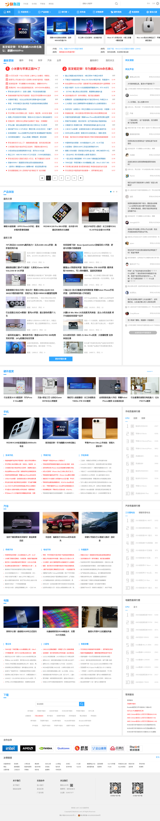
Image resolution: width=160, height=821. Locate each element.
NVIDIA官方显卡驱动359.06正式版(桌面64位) (141, 728)
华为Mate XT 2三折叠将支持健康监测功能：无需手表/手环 (23, 493)
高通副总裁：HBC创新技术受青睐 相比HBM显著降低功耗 (86, 113)
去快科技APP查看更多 (143, 333)
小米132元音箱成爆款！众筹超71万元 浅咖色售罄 (58, 649)
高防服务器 (90, 767)
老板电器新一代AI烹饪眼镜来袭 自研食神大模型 (95, 656)
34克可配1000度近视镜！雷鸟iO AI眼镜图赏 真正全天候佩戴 (99, 675)
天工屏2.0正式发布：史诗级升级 (90, 38)
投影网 (99, 767)
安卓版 (34, 4)
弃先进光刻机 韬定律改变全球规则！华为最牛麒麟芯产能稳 (23, 482)
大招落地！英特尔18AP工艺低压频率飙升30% (82, 147)
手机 (31, 60)
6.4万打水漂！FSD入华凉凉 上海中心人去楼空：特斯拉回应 (31, 76)
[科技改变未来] (11, 3)
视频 (143, 418)
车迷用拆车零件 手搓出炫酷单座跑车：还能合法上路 (96, 562)
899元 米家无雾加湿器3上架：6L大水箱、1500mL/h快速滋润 (62, 671)
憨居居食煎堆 (135, 134)
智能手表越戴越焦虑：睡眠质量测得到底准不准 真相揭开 (98, 653)
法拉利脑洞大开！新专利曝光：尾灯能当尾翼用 (82, 95)
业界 (59, 60)
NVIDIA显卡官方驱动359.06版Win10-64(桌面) (141, 732)
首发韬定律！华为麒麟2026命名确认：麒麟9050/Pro (28, 84)
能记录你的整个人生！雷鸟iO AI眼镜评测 (93, 682)
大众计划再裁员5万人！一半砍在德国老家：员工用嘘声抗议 (23, 573)
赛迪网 (37, 764)
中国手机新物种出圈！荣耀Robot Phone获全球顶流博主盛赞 (87, 117)
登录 (148, 3)
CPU (127, 418)
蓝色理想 (100, 764)
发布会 (83, 12)
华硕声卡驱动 (58, 726)
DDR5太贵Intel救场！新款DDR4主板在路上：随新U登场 (85, 133)
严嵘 (131, 113)
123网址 (58, 764)
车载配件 (85, 550)
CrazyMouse (134, 313)
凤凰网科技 (7, 764)
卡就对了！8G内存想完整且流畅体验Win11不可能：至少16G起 (100, 471)
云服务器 (6, 770)
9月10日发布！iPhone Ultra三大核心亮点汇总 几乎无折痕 (61, 471)
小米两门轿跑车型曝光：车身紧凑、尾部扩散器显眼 (21, 558)
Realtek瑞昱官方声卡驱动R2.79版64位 (139, 707)
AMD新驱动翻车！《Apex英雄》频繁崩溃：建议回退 (27, 137)
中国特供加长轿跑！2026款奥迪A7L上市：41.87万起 (84, 143)
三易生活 (17, 770)
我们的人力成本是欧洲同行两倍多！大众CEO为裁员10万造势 (24, 562)
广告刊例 (40, 793)
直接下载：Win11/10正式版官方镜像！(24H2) (124, 49)
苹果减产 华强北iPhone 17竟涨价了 (54, 460)
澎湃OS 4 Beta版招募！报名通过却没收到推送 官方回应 (97, 489)
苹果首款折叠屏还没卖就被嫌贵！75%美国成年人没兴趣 (60, 493)
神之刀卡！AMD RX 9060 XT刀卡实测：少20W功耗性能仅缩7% (31, 155)
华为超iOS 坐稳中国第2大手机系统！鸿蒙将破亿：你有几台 (23, 489)
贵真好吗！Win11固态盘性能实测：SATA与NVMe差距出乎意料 (32, 88)
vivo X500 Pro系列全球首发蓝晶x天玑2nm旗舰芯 (20, 486)
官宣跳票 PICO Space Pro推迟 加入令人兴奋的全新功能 (97, 667)
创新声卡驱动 (70, 726)
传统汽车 (9, 550)
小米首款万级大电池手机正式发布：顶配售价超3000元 (28, 147)
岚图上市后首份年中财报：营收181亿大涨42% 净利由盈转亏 (30, 117)
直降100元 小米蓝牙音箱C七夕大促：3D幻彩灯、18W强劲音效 (62, 664)
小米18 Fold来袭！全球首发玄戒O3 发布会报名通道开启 (85, 129)
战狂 (131, 197)
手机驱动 (93, 716)
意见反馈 (40, 789)
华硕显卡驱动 (80, 711)
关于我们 (16, 785)
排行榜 (64, 12)
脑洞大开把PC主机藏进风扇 (99, 631)
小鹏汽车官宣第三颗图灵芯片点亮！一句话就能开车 (59, 569)
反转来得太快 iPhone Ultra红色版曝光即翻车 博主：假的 (60, 468)
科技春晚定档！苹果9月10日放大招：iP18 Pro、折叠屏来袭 (61, 489)
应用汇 (68, 764)
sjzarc (132, 243)
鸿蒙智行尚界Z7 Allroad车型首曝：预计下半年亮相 (58, 573)
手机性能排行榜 (132, 411)
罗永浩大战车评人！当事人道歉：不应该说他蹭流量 (27, 92)
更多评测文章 (60, 359)
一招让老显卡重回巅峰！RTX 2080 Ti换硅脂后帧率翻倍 (85, 159)
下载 (6, 694)
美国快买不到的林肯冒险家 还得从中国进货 (18, 569)
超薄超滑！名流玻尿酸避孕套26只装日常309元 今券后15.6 (86, 99)
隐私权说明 (17, 789)
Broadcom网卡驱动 (85, 721)
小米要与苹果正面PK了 (25, 68)
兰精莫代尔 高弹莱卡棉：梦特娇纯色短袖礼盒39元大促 (85, 125)
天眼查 (26, 770)
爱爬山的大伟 (135, 77)
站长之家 (48, 764)
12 (102, 307)
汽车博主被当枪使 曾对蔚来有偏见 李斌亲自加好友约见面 (86, 166)
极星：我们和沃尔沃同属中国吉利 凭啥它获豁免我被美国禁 (86, 137)
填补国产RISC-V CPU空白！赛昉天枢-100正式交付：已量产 (30, 129)
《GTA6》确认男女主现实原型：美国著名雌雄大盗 (83, 92)
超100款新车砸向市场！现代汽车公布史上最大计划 (21, 580)
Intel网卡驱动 (56, 721)
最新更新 (9, 60)
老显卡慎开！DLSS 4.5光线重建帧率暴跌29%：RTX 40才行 (87, 88)
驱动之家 (153, 12)
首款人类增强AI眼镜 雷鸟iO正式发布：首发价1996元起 (97, 678)
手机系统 (85, 455)
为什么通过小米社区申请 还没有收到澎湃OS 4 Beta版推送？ (99, 482)
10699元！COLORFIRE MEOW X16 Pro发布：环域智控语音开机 (25, 678)
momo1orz (134, 95)
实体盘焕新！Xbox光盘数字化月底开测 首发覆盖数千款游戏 (30, 133)
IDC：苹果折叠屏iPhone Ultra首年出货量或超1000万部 (60, 486)
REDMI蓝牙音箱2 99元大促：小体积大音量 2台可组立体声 (61, 667)
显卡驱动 (30, 711)
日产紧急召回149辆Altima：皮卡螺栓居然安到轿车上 (97, 573)
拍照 (135, 418)
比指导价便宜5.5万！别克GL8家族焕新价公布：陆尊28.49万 (62, 587)
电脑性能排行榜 (132, 600)
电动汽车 (47, 550)
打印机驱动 (72, 716)
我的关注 (110, 60)
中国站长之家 (122, 764)
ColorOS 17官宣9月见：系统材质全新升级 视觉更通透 (97, 464)
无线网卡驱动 (61, 716)
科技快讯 (24, 12)
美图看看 (17, 767)
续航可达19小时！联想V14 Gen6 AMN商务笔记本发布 (22, 656)
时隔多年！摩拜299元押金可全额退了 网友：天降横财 (27, 121)
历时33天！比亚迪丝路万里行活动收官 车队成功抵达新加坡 (61, 584)
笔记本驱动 (83, 716)
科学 (40, 60)
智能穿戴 (85, 644)
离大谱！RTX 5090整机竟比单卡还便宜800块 (22, 48)
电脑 (6, 600)
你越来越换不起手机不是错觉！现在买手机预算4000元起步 (29, 95)
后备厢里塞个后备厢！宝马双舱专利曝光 (93, 584)
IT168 (109, 767)
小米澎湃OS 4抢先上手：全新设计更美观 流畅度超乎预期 (98, 486)
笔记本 (8, 644)
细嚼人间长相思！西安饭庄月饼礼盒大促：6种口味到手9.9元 (87, 151)
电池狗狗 (135, 12)
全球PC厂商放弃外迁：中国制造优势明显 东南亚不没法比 (23, 671)
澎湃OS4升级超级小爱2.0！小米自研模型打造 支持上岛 (97, 493)
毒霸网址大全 (91, 764)
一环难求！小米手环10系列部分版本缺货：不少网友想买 (98, 671)
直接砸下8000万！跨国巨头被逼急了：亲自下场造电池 (97, 587)
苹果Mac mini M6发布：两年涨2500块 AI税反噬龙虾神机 (22, 660)
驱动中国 (37, 767)
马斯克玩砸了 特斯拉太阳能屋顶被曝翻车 (93, 580)
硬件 (21, 60)
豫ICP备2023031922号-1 (68, 815)
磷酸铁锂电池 (144, 513)
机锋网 (141, 767)
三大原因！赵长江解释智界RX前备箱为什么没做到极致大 (86, 103)
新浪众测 (131, 764)
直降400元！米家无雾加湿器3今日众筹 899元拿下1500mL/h (62, 660)
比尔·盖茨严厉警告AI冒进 (17, 109)
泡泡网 (16, 764)
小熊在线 (27, 764)
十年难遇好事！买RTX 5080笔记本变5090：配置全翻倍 (22, 653)
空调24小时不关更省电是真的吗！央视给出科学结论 (59, 682)
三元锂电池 (130, 513)
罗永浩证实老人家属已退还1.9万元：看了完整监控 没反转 (29, 159)
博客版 (51, 4)
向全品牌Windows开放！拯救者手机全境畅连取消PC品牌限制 (87, 84)
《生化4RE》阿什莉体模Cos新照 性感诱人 (80, 155)
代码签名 (58, 770)
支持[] (152, 77)
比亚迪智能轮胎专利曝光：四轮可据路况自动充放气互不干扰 (99, 566)
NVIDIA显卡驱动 (67, 711)
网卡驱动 (50, 716)
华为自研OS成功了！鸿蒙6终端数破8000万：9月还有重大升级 (100, 468)
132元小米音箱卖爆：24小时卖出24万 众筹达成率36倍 (60, 656)
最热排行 (94, 60)
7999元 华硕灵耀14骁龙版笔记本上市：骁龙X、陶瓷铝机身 (23, 664)
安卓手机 (9, 455)
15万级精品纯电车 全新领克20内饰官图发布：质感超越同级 (61, 580)
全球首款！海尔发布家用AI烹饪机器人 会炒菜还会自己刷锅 (61, 653)
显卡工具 (91, 711)
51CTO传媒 (111, 764)
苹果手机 (47, 455)
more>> (150, 371)
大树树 (132, 155)
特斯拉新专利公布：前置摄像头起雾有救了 (93, 577)
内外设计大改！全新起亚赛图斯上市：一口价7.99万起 (22, 587)
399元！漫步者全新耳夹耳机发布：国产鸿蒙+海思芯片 (97, 660)
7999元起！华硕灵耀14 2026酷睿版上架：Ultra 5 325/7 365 (87, 163)
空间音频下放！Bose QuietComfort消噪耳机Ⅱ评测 (96, 664)
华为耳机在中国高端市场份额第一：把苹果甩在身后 (84, 170)
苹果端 (42, 4)
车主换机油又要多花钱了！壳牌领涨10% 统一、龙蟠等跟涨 (23, 566)
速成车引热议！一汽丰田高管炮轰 (15, 584)
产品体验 (45, 12)
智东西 (58, 767)
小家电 (46, 644)
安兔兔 (47, 767)
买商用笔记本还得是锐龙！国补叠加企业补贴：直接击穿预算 (24, 667)
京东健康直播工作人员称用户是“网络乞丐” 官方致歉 (27, 170)
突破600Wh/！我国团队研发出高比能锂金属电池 (25, 163)
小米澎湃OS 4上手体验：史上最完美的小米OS (95, 475)
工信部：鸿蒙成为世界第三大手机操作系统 (93, 460)
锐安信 (37, 770)
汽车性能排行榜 (132, 506)
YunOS (78, 767)
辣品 (5, 767)
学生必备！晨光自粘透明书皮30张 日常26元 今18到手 (27, 125)
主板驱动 (28, 716)
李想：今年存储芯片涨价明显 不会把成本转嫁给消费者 (28, 103)
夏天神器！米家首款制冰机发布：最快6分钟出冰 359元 (60, 678)
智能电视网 (27, 767)
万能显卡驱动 (41, 711)
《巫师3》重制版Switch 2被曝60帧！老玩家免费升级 (27, 166)
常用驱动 (130, 700)
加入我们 (40, 785)
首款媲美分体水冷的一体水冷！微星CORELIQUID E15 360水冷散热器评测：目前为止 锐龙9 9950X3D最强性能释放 (31, 293)
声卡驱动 (35, 726)
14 (45, 330)
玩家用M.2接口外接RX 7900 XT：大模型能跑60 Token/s (22, 675)
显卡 (135, 607)
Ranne (132, 176)
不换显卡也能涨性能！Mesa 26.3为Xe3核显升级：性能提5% (87, 80)
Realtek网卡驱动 (70, 721)
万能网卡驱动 (44, 721)
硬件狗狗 (117, 12)
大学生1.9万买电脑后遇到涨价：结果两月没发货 (20, 682)
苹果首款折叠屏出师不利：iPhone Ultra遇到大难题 (59, 475)
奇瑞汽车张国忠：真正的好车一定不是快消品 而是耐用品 (86, 121)
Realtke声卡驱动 (84, 726)
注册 (153, 3)
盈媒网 (47, 770)
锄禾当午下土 (135, 264)
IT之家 (78, 764)
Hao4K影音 (121, 767)
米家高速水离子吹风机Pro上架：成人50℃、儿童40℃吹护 (61, 675)
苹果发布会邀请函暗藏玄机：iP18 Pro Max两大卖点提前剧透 (62, 482)
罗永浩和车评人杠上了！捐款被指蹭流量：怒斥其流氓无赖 (29, 143)
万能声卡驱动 (46, 726)
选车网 (131, 767)
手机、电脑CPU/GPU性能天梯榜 (71, 49)
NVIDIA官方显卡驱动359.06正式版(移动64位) (141, 725)
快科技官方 (71, 789)
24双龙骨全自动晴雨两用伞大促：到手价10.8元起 (26, 151)
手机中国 (142, 764)
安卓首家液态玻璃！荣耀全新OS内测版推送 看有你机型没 (98, 479)
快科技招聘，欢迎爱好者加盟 (117, 52)
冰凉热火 (133, 293)
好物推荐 (99, 12)
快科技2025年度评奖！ (67, 52)
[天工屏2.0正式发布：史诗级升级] (90, 26)
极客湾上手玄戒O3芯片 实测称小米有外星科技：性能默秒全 (31, 80)
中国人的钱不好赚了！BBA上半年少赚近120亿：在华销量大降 (24, 577)
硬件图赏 (9, 371)
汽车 (49, 60)
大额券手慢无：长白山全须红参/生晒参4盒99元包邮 (27, 99)
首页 (9, 12)
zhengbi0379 (134, 222)
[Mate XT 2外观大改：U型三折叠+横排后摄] (119, 26)
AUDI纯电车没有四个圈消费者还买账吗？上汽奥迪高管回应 (61, 577)
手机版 (25, 4)
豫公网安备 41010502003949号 (90, 815)
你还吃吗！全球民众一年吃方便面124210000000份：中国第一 (88, 109)
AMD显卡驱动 (53, 711)
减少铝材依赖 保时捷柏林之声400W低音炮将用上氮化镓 (97, 569)
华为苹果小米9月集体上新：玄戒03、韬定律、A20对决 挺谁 (30, 113)
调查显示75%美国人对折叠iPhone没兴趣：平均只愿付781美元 (62, 479)
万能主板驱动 (39, 716)
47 (101, 285)
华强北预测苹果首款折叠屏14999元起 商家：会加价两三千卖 (62, 464)
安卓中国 (69, 767)
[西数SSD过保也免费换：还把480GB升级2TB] (60, 26)
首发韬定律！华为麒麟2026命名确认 (90, 68)
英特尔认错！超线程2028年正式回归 (21, 631)
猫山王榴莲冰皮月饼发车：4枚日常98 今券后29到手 (84, 76)
